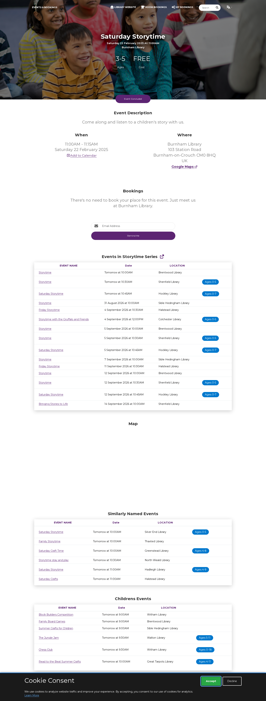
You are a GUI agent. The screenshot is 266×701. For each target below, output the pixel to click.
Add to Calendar (83, 155)
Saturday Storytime (51, 293)
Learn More (31, 695)
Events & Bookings (44, 7)
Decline (232, 681)
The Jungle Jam (49, 637)
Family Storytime (49, 541)
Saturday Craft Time (51, 550)
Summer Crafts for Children (56, 628)
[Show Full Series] (161, 256)
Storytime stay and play (54, 560)
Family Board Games (52, 621)
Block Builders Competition (56, 614)
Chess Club (46, 649)
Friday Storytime (49, 310)
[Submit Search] (217, 8)
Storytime (45, 272)
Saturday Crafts (48, 579)
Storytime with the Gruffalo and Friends (64, 319)
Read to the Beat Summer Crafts (60, 661)
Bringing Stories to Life (53, 404)
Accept (211, 681)
